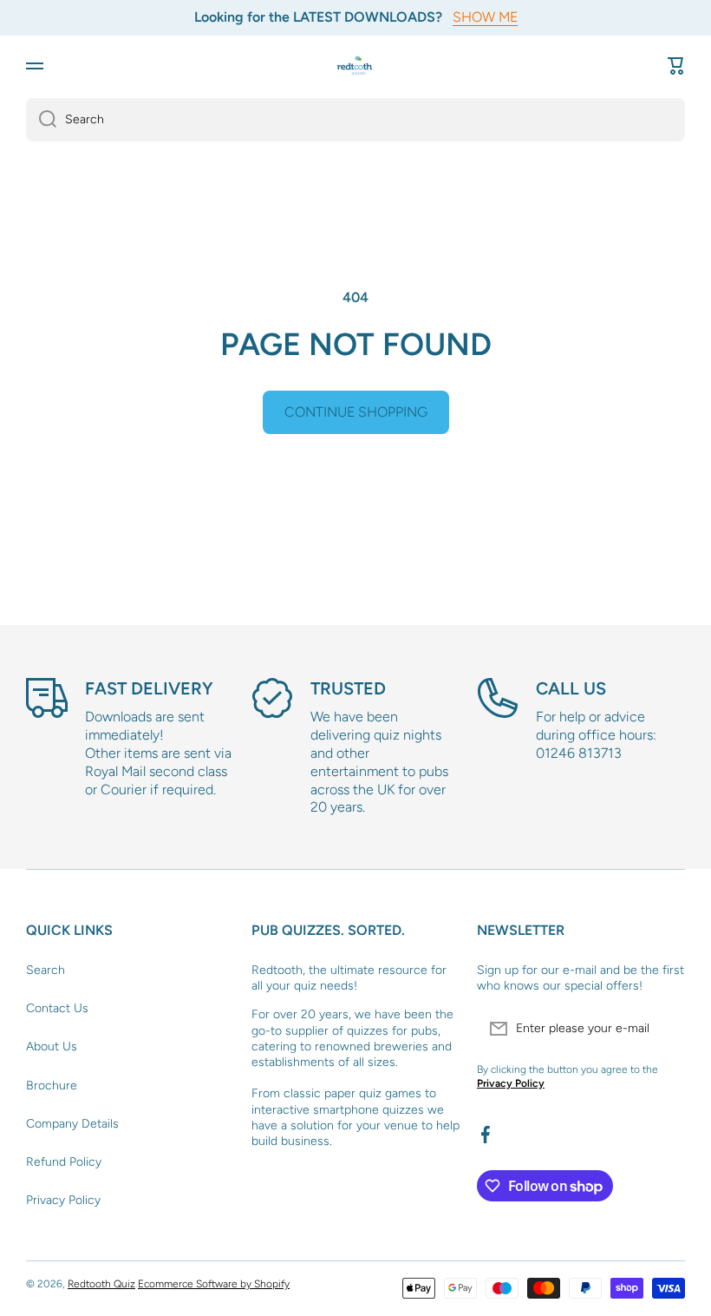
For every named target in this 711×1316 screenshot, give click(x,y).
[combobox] (355, 119)
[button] (676, 66)
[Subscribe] (663, 1028)
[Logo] (355, 65)
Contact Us (57, 1008)
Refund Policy (63, 1162)
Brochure (51, 1085)
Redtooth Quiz (101, 1284)
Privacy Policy (63, 1200)
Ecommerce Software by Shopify (214, 1284)
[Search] (41, 119)
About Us (51, 1046)
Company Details (72, 1123)
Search (45, 970)
